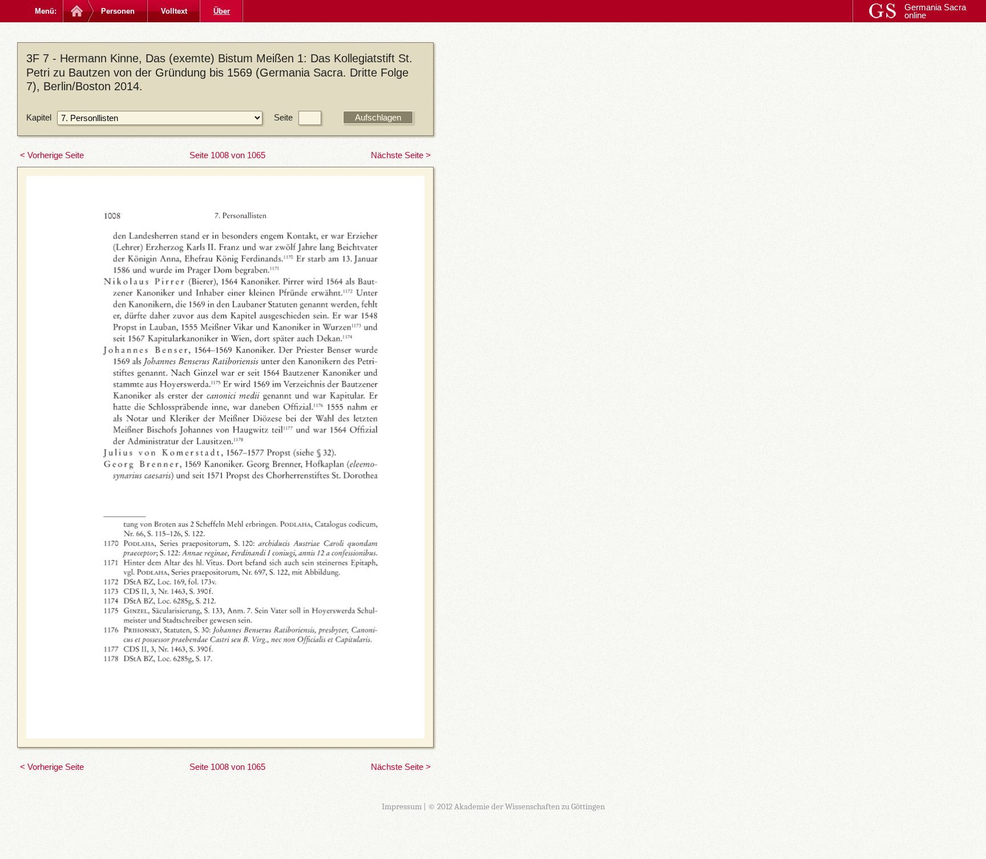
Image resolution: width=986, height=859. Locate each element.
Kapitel (38, 117)
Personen (118, 11)
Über (221, 11)
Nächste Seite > (401, 155)
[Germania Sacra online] (75, 11)
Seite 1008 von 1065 (227, 155)
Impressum (402, 806)
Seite (283, 117)
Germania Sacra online (935, 11)
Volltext (174, 11)
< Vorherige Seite (52, 155)
